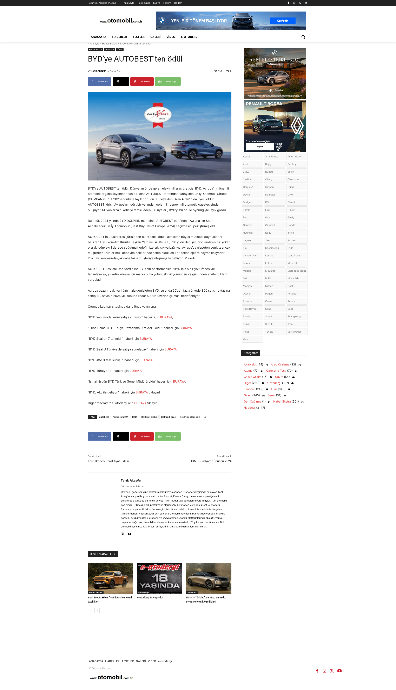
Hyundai (248, 232)
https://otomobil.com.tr (133, 486)
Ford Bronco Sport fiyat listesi (108, 461)
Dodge (247, 202)
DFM (290, 194)
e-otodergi (143, 592)
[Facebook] (288, 3)
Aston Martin (295, 156)
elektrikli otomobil (190, 416)
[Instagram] (294, 3)
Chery (268, 179)
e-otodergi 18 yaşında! (150, 597)
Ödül (120, 49)
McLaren (270, 270)
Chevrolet (293, 179)
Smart (268, 316)
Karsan (292, 240)
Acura (246, 156)
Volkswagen (295, 331)
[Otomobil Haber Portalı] (121, 21)
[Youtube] (305, 3)
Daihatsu (270, 194)
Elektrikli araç (168, 416)
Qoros (268, 301)
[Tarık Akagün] (104, 507)
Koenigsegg (272, 247)
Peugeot (292, 293)
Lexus (246, 263)
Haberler (109, 49)
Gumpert (270, 225)
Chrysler (248, 186)
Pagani (269, 293)
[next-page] (97, 610)
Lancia (269, 255)
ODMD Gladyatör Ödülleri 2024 (210, 461)
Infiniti (291, 232)
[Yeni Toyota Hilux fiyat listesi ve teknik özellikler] (110, 578)
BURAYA (166, 317)
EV (205, 416)
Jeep (268, 240)
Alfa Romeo (271, 156)
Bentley (292, 164)
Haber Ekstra (109, 43)
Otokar (247, 293)
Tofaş (246, 331)
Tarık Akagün (98, 70)
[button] (303, 37)
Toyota (269, 331)
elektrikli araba (149, 416)
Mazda (247, 270)
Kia (245, 247)
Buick (291, 171)
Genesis (247, 225)
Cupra (291, 186)
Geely (291, 217)
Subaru (247, 324)
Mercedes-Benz (297, 270)
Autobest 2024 (120, 416)
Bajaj (268, 164)
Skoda (246, 316)
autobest (104, 416)
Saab (268, 308)
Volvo (246, 339)
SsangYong (294, 316)
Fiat (267, 209)
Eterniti (292, 202)
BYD (134, 416)
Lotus (268, 263)
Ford (245, 217)
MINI (268, 278)
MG (245, 278)
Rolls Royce (250, 308)
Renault (292, 301)
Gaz (267, 217)
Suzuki (269, 324)
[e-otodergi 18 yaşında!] (159, 578)
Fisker (291, 209)
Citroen (269, 186)
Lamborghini (250, 255)
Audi (245, 164)
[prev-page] (90, 610)
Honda (291, 225)
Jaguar (247, 240)
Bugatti (269, 171)
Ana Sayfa (93, 43)
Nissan (269, 285)
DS (267, 202)
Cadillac (247, 179)
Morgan (247, 285)
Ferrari (246, 209)
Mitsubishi (293, 278)
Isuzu (268, 232)
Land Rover (294, 255)
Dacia (246, 194)
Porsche (247, 301)
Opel (290, 285)
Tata (290, 324)
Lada (290, 247)
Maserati (293, 263)
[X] (300, 3)
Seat (290, 308)
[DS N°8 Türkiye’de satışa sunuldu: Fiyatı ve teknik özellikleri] (208, 578)
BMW (246, 171)
